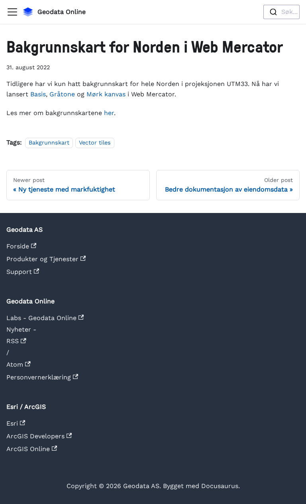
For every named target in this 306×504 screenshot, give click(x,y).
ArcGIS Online (28, 449)
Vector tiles (95, 142)
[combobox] (281, 12)
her (109, 113)
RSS (13, 341)
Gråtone (62, 94)
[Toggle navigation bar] (12, 12)
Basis (38, 94)
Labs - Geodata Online (41, 318)
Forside (17, 246)
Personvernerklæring (38, 377)
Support (19, 271)
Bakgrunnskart (49, 142)
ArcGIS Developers (35, 436)
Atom (15, 364)
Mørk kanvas (106, 94)
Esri (12, 423)
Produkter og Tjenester (42, 259)
